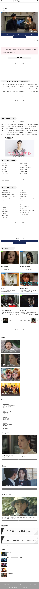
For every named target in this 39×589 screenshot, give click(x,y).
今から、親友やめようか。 (7, 421)
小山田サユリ (7, 178)
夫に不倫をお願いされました (7, 408)
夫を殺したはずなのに (6, 412)
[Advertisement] (19, 44)
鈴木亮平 (28, 178)
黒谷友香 (6, 165)
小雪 (18, 86)
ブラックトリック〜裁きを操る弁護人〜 (9, 405)
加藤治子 (25, 175)
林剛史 (32, 178)
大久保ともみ (12, 487)
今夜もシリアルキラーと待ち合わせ (8, 424)
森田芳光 (6, 190)
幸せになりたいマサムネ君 (7, 411)
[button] (19, 37)
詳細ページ (19, 459)
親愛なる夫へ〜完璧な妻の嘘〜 (7, 420)
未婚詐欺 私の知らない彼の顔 (7, 406)
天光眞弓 (25, 169)
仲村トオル (6, 175)
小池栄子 (6, 173)
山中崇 (5, 169)
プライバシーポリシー (32, 584)
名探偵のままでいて (6, 407)
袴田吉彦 (25, 165)
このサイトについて (7, 584)
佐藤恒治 (24, 178)
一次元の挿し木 (5, 417)
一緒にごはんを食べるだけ (7, 414)
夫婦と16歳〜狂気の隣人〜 (7, 419)
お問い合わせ (19, 584)
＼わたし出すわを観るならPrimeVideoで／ (19, 156)
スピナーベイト (5, 423)
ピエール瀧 (7, 180)
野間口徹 (35, 178)
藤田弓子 (25, 173)
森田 (7, 86)
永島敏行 (26, 171)
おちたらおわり (5, 425)
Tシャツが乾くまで (5, 413)
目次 (18, 57)
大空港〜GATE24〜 (6, 404)
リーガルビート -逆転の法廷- (7, 402)
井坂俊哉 (5, 167)
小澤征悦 (5, 171)
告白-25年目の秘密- (6, 410)
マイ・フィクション (6, 418)
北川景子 (29, 167)
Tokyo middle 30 (5, 401)
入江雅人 (25, 163)
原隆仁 (21, 178)
